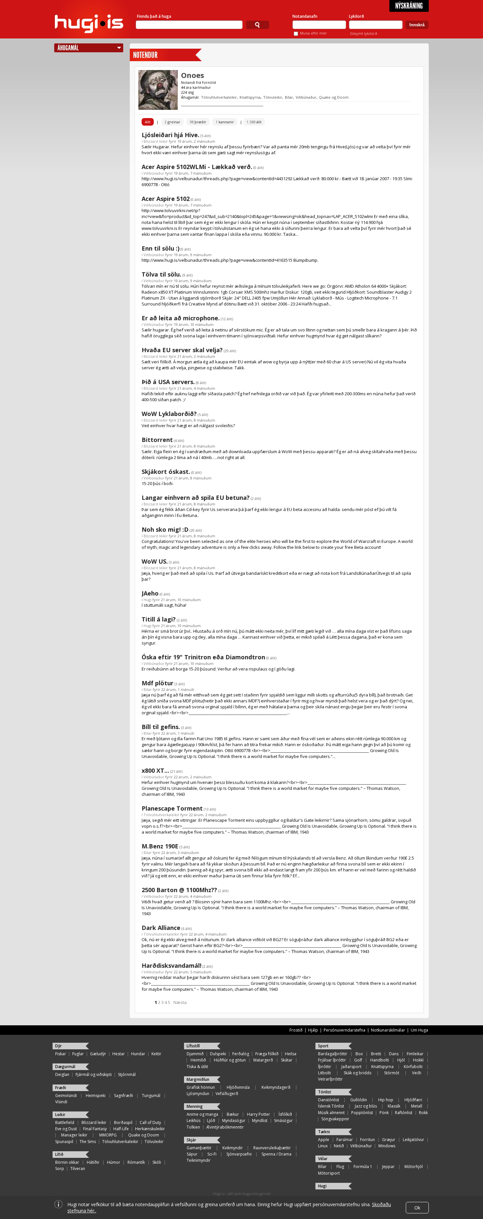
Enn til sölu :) (160, 248)
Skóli (156, 1162)
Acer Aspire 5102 (166, 199)
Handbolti (379, 1060)
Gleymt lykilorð (363, 33)
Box (359, 1054)
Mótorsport (329, 1173)
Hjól (401, 1060)
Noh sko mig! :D (165, 529)
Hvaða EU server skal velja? (182, 350)
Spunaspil (64, 1141)
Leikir (60, 1114)
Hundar (138, 1054)
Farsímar (344, 1139)
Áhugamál (68, 48)
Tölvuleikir (272, 97)
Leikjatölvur (413, 1139)
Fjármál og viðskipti (94, 1074)
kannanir (225, 121)
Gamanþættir (199, 1148)
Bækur (233, 1114)
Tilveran (77, 1168)
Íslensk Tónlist (331, 1106)
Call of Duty (150, 1122)
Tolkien (193, 1127)
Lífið (59, 1154)
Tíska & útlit (197, 1066)
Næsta (180, 1002)
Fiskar (60, 1054)
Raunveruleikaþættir (272, 1148)
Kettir (156, 1054)
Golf (358, 1060)
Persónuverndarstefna (344, 1030)
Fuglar (78, 1054)
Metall (416, 1106)
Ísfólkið (285, 1114)
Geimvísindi (66, 1095)
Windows (386, 1146)
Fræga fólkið (267, 1054)
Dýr (58, 1046)
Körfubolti (413, 1066)
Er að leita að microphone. (181, 318)
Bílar (289, 97)
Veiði (416, 1073)
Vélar (323, 1158)
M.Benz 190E (160, 846)
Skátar (286, 1060)
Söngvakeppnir (335, 1119)
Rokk (423, 1112)
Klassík (394, 1106)
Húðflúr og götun (230, 1060)
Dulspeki (218, 1054)
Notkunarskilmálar (388, 1030)
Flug (340, 1166)
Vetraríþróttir (330, 1079)
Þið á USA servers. (168, 382)
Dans (394, 1054)
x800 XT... (155, 770)
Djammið (195, 1054)
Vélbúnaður (306, 97)
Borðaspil (123, 1122)
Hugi (147, 599)
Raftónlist (403, 1112)
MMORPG (108, 1135)
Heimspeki (95, 1095)
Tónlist (324, 1092)
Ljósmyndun (198, 1093)
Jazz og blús (366, 1106)
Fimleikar (415, 1054)
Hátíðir (93, 1162)
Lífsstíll (193, 1046)
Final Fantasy (95, 1129)
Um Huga (419, 1030)
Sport (323, 1046)
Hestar (118, 1054)
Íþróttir (324, 1066)
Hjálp (313, 1030)
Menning (195, 1106)
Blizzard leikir (156, 141)
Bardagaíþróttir (332, 1054)
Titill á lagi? (159, 619)
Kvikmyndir (232, 1148)
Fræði (60, 1087)
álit (254, 121)
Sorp (59, 1168)
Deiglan (62, 1074)
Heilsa (290, 1054)
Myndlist (259, 1120)
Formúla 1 (363, 1166)
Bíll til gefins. (161, 727)
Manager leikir (74, 1135)
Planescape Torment (172, 808)
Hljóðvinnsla (238, 1087)
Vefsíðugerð (227, 1093)
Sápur (192, 1154)
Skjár (191, 1140)
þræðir (198, 121)
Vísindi (61, 1102)
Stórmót (391, 1073)
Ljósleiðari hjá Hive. (170, 135)
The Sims (88, 1141)
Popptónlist (362, 1112)
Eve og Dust (66, 1129)
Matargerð (263, 1060)
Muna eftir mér (313, 33)
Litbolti (324, 1073)
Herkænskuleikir (150, 1129)
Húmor (113, 1162)
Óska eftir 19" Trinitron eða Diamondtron (203, 657)
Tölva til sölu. (161, 274)
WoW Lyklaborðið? (169, 414)
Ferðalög (240, 1054)
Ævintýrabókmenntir (225, 1127)
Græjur (388, 1139)
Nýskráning (409, 6)
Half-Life (121, 1129)
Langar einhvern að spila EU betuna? (196, 497)
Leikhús (193, 1120)
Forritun (367, 1139)
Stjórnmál (127, 1074)
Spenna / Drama (276, 1154)
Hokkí (418, 1060)
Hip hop (385, 1100)
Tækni (324, 1131)
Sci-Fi (212, 1154)
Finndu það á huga (154, 16)
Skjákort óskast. (166, 471)
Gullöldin (358, 1100)
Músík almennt (331, 1112)
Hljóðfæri (413, 1100)
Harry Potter (258, 1114)
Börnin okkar (67, 1162)
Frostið (296, 1030)
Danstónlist (328, 1100)
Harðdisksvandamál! (171, 965)
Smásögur (283, 1120)
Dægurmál (65, 1066)
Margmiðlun (198, 1079)
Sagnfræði (123, 1095)
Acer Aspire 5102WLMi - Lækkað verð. (197, 167)
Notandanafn (304, 16)
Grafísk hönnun (201, 1087)
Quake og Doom (334, 97)
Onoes (192, 75)
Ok (417, 1208)
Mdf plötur (157, 683)
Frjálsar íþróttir (332, 1060)
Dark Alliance (161, 928)
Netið (339, 1146)
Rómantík (136, 1162)
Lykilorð (356, 16)
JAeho (150, 593)
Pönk (384, 1112)
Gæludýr (98, 1054)
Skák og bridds (357, 1073)
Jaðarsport (351, 1066)
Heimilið (198, 1060)
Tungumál (151, 1095)
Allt (147, 121)
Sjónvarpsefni (239, 1154)
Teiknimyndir (199, 1160)
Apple (323, 1139)
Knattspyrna (250, 97)
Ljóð (211, 1120)
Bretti (376, 1054)
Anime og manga (202, 1114)
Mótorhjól (413, 1166)
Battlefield (64, 1122)
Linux (323, 1146)
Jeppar (388, 1166)
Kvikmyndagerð (276, 1087)
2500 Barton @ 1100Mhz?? (179, 890)
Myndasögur (233, 1120)
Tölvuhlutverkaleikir (219, 97)
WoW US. (155, 561)
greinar (172, 121)
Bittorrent (157, 440)
